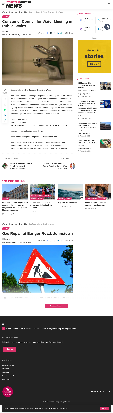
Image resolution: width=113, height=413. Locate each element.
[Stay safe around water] (70, 191)
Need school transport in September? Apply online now (34, 137)
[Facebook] (86, 20)
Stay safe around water (67, 202)
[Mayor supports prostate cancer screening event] (98, 191)
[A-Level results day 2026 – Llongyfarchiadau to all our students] (42, 191)
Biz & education (83, 91)
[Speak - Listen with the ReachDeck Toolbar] (107, 27)
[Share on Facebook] (47, 33)
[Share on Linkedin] (57, 33)
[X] (103, 391)
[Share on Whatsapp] (54, 33)
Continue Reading (56, 306)
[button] (104, 408)
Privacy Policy (63, 408)
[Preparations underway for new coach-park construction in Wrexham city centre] (105, 126)
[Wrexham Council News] (18, 4)
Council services (83, 148)
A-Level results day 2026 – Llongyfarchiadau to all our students (41, 205)
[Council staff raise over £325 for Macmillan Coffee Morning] (105, 143)
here (40, 131)
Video (68, 198)
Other (6, 16)
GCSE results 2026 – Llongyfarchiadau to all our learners (88, 85)
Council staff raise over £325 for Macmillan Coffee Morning (87, 143)
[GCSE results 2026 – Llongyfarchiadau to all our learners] (105, 86)
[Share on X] (51, 33)
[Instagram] (86, 29)
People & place (83, 94)
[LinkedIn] (109, 391)
